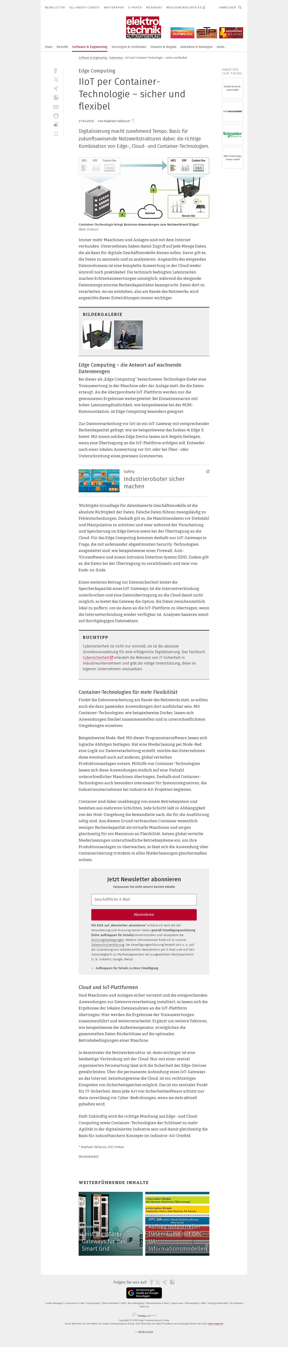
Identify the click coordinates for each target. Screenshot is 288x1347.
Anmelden (227, 7)
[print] (56, 115)
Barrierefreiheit (111, 1303)
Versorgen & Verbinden (129, 47)
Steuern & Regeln (163, 47)
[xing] (56, 88)
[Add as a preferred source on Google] (144, 1293)
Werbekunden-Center (158, 1303)
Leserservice (72, 1303)
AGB (123, 1303)
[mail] (56, 106)
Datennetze (116, 57)
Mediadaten (192, 1303)
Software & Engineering (89, 47)
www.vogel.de (215, 1323)
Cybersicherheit (96, 657)
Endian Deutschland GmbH (232, 88)
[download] (56, 124)
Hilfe (203, 1303)
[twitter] (56, 79)
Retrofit (62, 47)
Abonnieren (144, 914)
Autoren (145, 1306)
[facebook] (56, 70)
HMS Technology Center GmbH (232, 158)
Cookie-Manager (54, 1303)
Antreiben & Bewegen (196, 47)
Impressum (178, 1303)
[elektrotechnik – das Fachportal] (48, 46)
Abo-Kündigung (136, 1303)
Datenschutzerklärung (107, 945)
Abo (83, 1303)
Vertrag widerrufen (218, 1303)
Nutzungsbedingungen (107, 940)
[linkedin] (56, 97)
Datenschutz (94, 1303)
